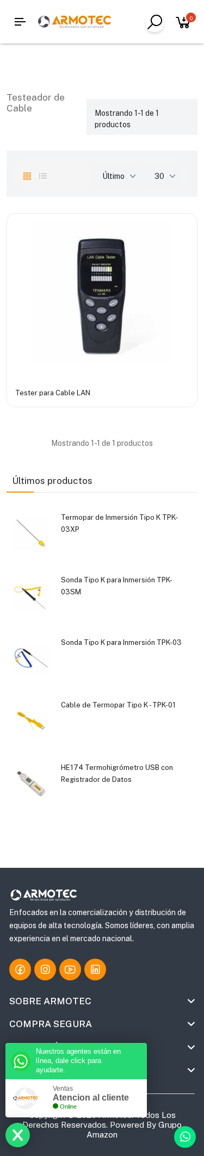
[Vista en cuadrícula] (27, 176)
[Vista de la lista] (43, 176)
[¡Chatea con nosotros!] (185, 1137)
